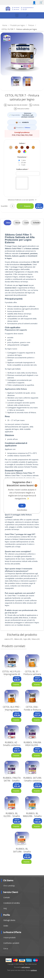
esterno (7, 639)
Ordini (5, 926)
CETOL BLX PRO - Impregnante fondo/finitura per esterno (12, 710)
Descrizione (8, 222)
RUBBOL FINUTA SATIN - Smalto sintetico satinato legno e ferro (11, 781)
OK (22, 506)
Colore (22, 143)
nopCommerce (26, 967)
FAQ (5, 908)
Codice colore (22, 169)
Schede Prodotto (36, 222)
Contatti (6, 897)
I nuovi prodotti (9, 937)
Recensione (18, 222)
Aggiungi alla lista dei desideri (17, 105)
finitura (34, 639)
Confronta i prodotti (11, 943)
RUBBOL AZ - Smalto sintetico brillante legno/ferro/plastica (11, 746)
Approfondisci (22, 510)
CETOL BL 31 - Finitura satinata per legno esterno (32, 674)
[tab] (7, 222)
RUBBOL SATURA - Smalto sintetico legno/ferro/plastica (32, 780)
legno (25, 639)
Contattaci (26, 222)
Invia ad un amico (23, 109)
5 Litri (23, 165)
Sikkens (27, 127)
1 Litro (23, 160)
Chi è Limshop (9, 886)
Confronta (36, 105)
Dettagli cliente (9, 920)
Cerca (5, 948)
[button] (17, 15)
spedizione (34, 970)
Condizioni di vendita (11, 903)
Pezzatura (21, 157)
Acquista (27, 206)
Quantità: (4, 206)
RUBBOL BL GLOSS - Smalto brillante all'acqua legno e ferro (11, 817)
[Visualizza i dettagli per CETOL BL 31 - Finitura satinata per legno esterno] (32, 661)
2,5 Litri (23, 163)
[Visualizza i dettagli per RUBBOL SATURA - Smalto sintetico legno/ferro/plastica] (32, 768)
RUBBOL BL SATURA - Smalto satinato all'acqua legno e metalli (22, 852)
